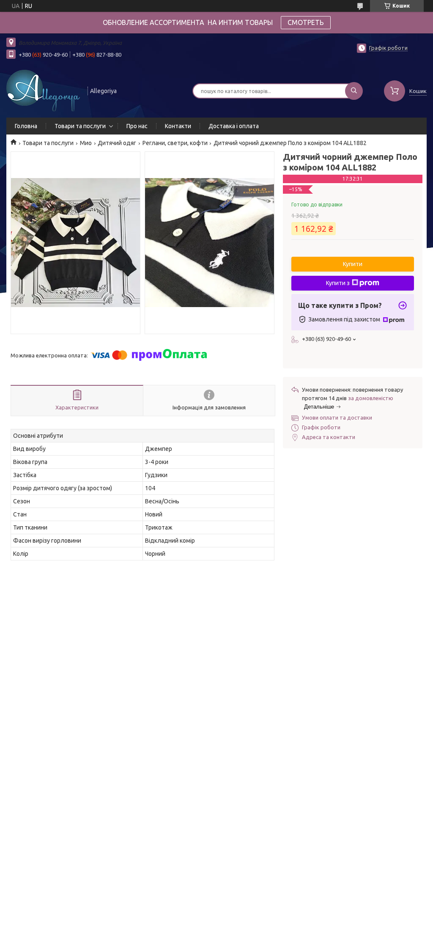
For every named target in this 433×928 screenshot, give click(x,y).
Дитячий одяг (117, 143)
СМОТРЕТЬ (306, 22)
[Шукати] (354, 91)
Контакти (178, 126)
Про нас (137, 126)
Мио (86, 143)
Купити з (338, 283)
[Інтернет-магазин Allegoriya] (43, 90)
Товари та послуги (80, 126)
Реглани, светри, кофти (175, 143)
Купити (352, 264)
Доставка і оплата (233, 126)
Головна (26, 126)
